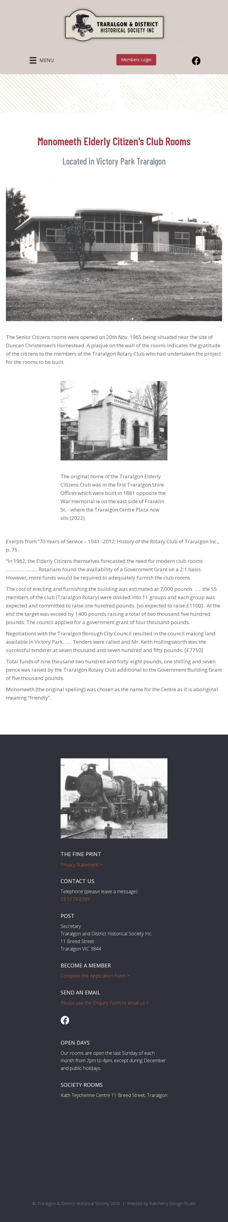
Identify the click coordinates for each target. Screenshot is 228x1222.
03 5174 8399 (75, 899)
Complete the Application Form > (95, 975)
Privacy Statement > (81, 864)
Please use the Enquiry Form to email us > (105, 1003)
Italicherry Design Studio (172, 1203)
